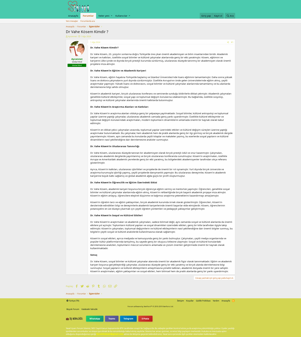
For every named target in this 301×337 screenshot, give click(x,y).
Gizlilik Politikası (203, 300)
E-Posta (145, 318)
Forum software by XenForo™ (151, 306)
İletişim (180, 300)
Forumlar (88, 15)
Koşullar (190, 300)
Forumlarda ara (87, 21)
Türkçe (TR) (74, 300)
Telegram (128, 318)
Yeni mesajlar (72, 21)
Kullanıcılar (121, 15)
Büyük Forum (72, 309)
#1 (232, 42)
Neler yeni (103, 15)
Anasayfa (73, 15)
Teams (111, 318)
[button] (111, 16)
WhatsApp (95, 318)
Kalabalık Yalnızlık (90, 309)
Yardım (216, 300)
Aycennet (72, 36)
